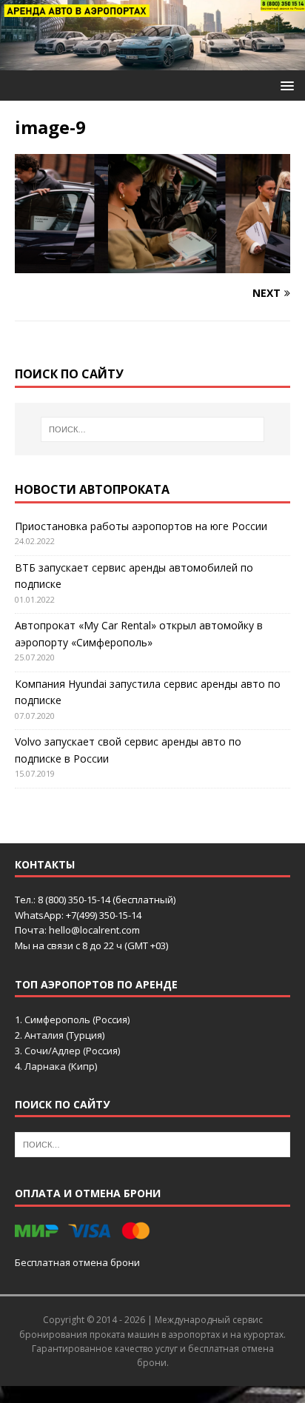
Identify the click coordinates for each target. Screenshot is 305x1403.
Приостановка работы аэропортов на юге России (141, 526)
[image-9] (152, 265)
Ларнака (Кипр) (60, 1066)
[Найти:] (153, 429)
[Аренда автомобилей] (152, 62)
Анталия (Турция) (64, 1035)
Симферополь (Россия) (77, 1019)
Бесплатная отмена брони (77, 1262)
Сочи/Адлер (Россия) (72, 1050)
